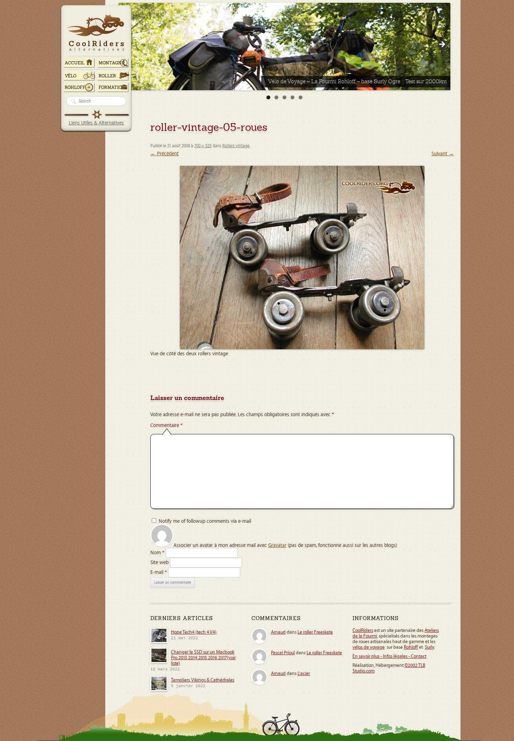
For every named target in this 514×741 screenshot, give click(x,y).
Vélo (71, 76)
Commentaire (166, 425)
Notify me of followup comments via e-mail (205, 521)
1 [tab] (268, 97)
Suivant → (442, 153)
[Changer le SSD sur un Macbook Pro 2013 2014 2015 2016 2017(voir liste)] (158, 662)
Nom (157, 552)
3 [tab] (284, 97)
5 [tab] (300, 97)
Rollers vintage (235, 146)
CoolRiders (362, 630)
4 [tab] (292, 97)
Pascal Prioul (283, 652)
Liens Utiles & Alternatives (96, 123)
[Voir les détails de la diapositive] (284, 46)
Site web (159, 562)
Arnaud (278, 632)
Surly (429, 647)
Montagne (111, 63)
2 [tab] (276, 97)
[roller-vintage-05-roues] (302, 257)
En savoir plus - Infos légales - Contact (389, 656)
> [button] (441, 45)
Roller (107, 76)
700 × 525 (203, 146)
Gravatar (277, 545)
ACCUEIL (75, 63)
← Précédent (164, 153)
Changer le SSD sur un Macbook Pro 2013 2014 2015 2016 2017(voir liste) (203, 658)
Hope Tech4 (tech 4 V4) (193, 632)
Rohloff (75, 87)
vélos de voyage (368, 647)
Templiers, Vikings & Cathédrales (202, 680)
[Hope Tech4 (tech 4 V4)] (158, 642)
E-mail (158, 572)
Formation (112, 87)
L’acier (304, 673)
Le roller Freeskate (315, 632)
